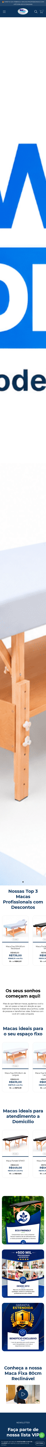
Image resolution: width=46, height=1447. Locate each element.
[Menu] (4, 11)
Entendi (40, 1443)
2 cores (15, 939)
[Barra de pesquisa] (35, 11)
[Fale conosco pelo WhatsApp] (42, 1435)
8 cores (15, 1154)
